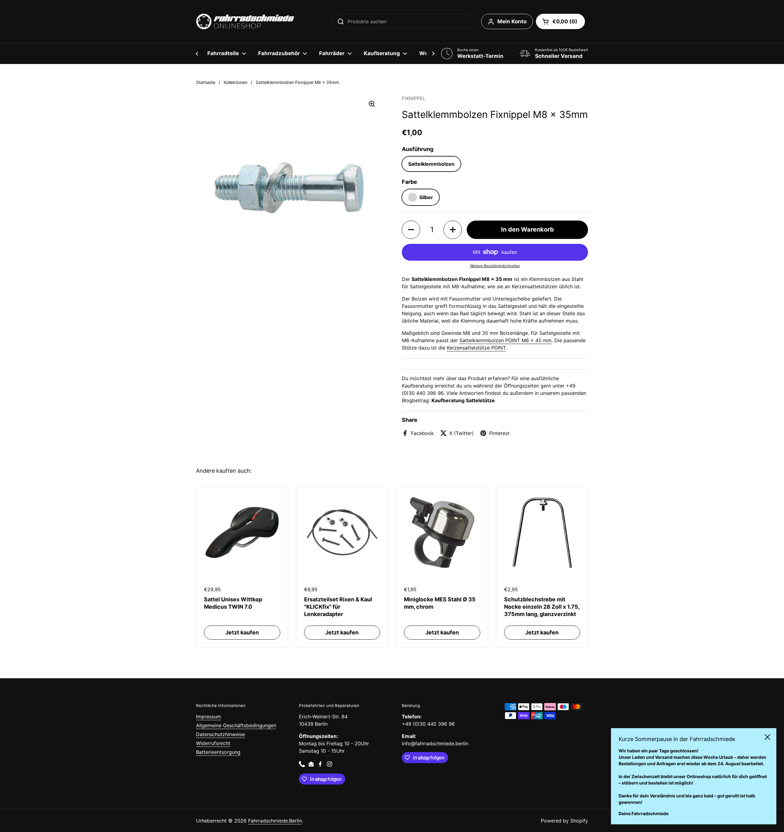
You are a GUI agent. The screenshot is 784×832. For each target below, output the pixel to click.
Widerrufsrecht (213, 743)
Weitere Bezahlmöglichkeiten (495, 265)
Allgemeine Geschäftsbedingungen (236, 725)
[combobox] (404, 21)
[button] (560, 21)
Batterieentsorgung (218, 752)
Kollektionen (235, 82)
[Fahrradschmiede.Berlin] (245, 21)
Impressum (208, 716)
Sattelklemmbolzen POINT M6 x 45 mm (505, 340)
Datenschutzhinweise (220, 734)
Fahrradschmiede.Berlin (275, 821)
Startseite (205, 82)
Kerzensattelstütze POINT (476, 348)
